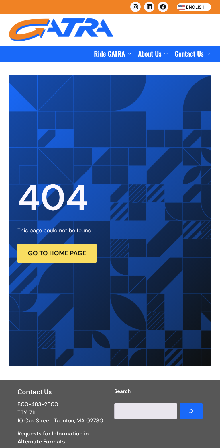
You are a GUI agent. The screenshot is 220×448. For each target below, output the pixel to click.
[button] (113, 54)
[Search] (191, 411)
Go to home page (57, 253)
